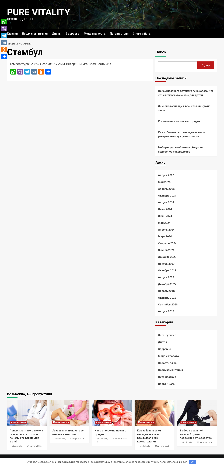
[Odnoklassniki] (4, 49)
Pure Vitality (38, 12)
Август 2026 (166, 175)
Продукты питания (35, 33)
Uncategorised (167, 334)
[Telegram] (4, 35)
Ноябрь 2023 (166, 263)
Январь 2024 (166, 250)
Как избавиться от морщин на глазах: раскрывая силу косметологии (183, 134)
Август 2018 (166, 311)
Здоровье (72, 33)
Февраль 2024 (167, 243)
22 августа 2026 (204, 442)
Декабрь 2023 (167, 256)
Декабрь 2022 (167, 284)
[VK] (4, 42)
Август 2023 (166, 277)
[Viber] (4, 28)
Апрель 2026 (166, 188)
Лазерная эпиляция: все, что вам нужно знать (184, 108)
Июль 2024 (165, 209)
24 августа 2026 (34, 446)
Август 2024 (166, 202)
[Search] (215, 34)
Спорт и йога (141, 33)
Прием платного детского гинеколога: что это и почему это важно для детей (186, 93)
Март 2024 (165, 236)
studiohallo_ (17, 446)
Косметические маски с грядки (179, 121)
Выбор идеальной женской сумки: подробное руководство (180, 149)
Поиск (160, 52)
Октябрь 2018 (167, 297)
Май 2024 (164, 222)
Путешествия (119, 33)
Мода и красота (95, 33)
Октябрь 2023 (167, 270)
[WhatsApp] (4, 21)
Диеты (56, 33)
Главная (12, 33)
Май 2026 (164, 181)
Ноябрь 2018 (166, 290)
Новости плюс (167, 362)
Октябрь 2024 (167, 195)
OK (192, 461)
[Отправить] (4, 56)
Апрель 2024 (166, 229)
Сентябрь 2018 (168, 304)
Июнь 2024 (165, 215)
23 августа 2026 (119, 439)
